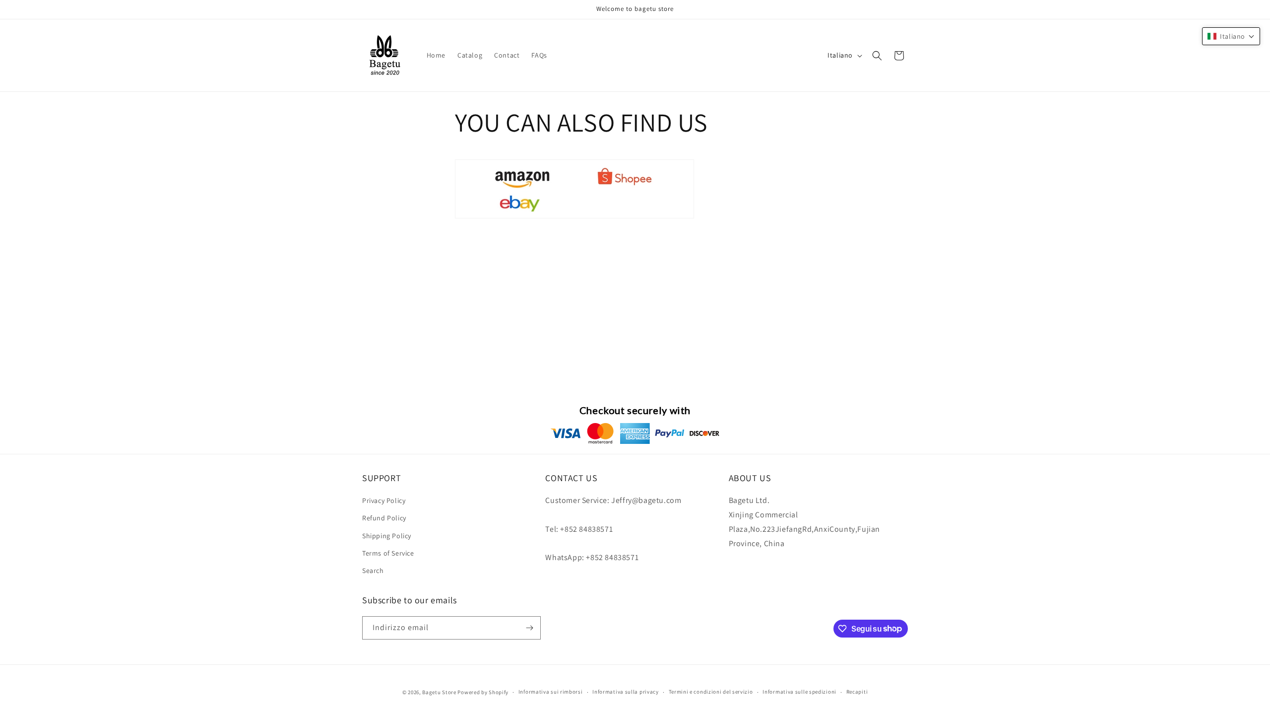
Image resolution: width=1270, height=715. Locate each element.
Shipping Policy (386, 535)
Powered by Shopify (482, 692)
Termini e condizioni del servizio (711, 691)
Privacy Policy (383, 500)
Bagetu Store (439, 692)
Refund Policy (384, 517)
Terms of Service (388, 553)
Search (373, 570)
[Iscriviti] (529, 628)
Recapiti (857, 691)
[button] (877, 56)
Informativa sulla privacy (625, 691)
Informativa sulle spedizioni (799, 691)
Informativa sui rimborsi (550, 691)
